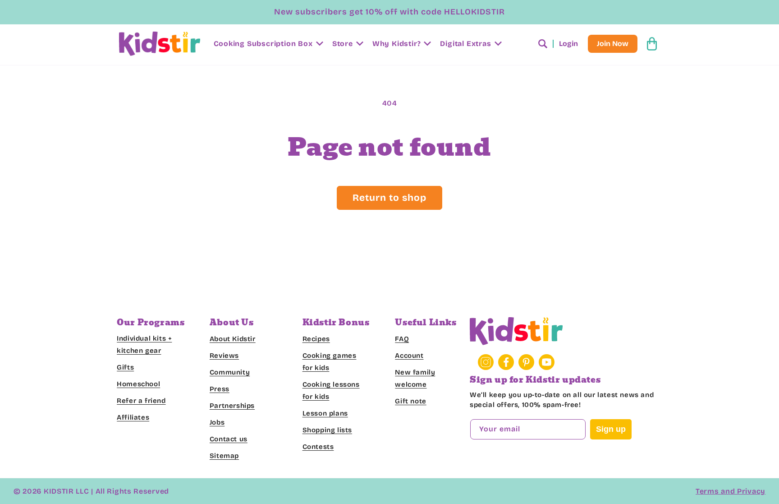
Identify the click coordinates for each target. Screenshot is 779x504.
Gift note (410, 401)
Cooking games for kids (329, 361)
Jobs (217, 422)
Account (409, 355)
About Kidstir (233, 339)
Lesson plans (325, 413)
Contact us (228, 439)
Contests (318, 447)
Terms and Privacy (730, 491)
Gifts (125, 367)
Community (230, 372)
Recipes (316, 339)
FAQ (402, 339)
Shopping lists (327, 430)
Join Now (612, 43)
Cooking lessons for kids (331, 390)
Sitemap (224, 456)
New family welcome (415, 378)
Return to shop (389, 197)
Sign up (611, 429)
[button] (267, 44)
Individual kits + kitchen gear (144, 344)
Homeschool (138, 384)
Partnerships (232, 406)
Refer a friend (141, 401)
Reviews (224, 355)
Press (219, 389)
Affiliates (133, 417)
